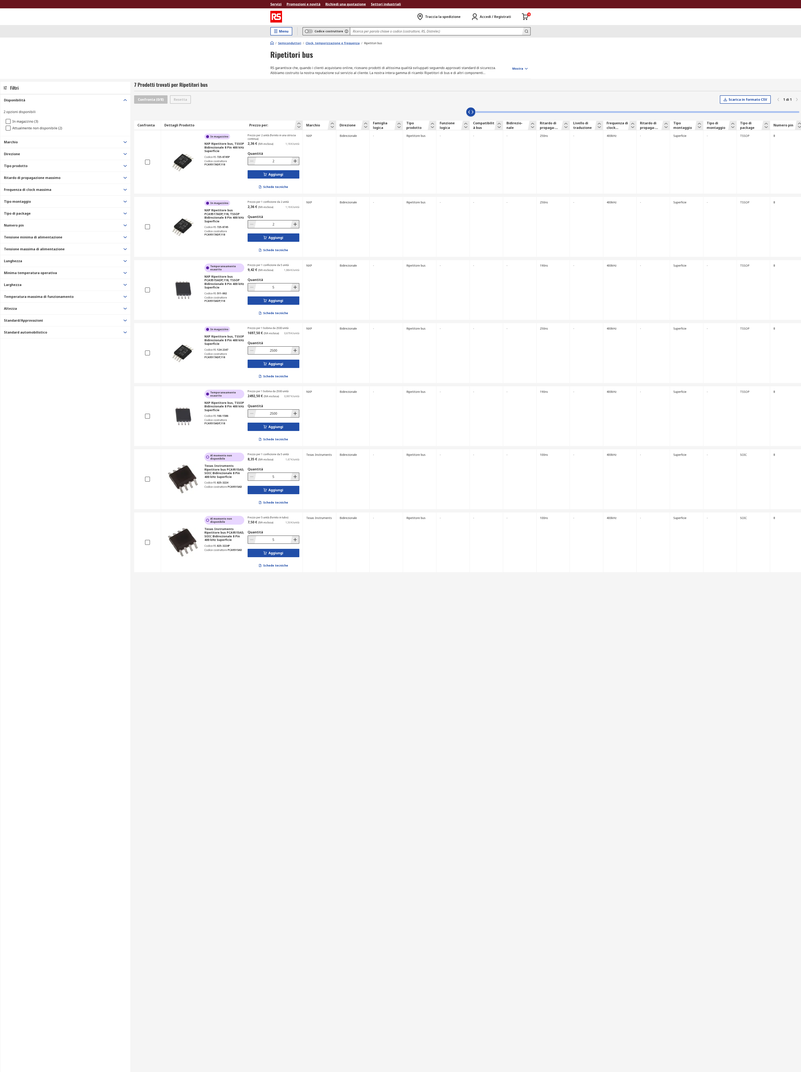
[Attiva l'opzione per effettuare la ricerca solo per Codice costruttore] (346, 31)
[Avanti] (797, 99)
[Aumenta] (295, 161)
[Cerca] (526, 31)
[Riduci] (252, 161)
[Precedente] (778, 99)
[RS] (276, 17)
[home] (272, 43)
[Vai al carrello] (525, 17)
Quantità (255, 153)
